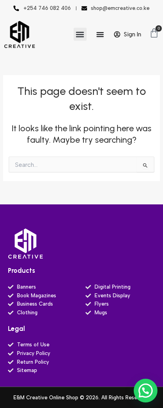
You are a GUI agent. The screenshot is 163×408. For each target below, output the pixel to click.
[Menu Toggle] (100, 34)
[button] (80, 34)
